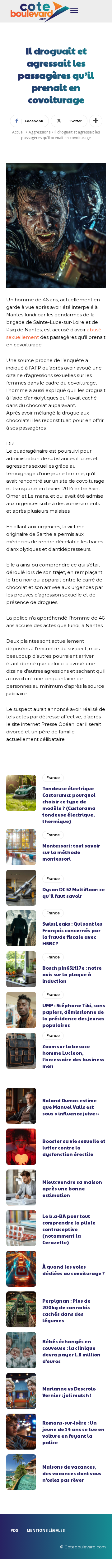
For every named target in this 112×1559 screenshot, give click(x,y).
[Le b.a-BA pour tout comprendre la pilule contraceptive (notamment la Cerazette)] (21, 1228)
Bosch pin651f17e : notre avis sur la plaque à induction (72, 974)
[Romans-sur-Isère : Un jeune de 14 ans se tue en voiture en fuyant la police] (21, 1432)
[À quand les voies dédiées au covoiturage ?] (21, 1269)
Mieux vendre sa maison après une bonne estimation (72, 1188)
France (53, 777)
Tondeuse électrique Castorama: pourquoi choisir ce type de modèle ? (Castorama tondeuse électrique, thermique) (69, 804)
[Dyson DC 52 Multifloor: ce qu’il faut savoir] (21, 888)
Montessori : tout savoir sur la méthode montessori (71, 852)
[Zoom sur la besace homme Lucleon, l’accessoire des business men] (21, 1051)
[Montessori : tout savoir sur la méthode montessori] (21, 847)
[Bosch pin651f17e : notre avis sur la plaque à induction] (21, 969)
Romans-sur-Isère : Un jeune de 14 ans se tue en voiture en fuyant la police (73, 1432)
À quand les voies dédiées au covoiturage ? (73, 1269)
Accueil (18, 132)
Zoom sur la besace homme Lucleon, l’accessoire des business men (73, 1056)
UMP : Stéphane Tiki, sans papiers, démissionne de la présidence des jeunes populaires (73, 1015)
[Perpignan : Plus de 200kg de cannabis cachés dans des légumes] (21, 1309)
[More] (95, 121)
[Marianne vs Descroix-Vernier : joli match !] (21, 1391)
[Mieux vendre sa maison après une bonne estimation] (21, 1187)
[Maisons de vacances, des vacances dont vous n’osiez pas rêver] (21, 1472)
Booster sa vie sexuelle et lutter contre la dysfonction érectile (73, 1147)
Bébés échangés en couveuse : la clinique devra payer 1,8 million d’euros (71, 1351)
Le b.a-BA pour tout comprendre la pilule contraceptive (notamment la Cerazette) (69, 1229)
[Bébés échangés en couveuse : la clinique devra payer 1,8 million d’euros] (21, 1350)
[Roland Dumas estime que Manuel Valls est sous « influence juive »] (21, 1106)
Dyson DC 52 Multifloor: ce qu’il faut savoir (73, 892)
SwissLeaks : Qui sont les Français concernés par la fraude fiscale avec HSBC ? (72, 933)
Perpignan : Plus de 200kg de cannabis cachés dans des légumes (66, 1310)
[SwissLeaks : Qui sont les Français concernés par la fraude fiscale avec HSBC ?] (21, 928)
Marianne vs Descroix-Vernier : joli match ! (69, 1391)
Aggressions (39, 132)
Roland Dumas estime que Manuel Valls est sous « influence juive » (70, 1107)
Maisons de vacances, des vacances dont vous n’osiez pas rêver (71, 1473)
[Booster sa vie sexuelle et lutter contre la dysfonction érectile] (21, 1146)
